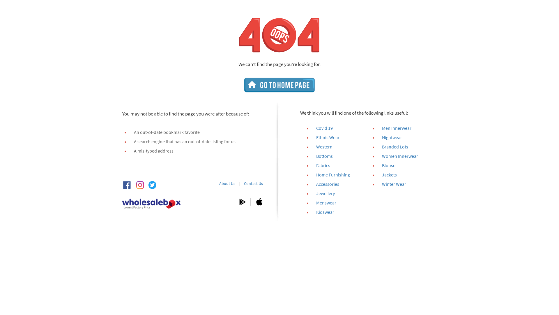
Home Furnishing (333, 175)
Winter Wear (394, 184)
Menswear (326, 203)
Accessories (327, 184)
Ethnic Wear (327, 137)
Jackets (389, 175)
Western (324, 147)
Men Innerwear (396, 128)
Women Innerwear (400, 156)
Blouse (388, 165)
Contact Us (253, 183)
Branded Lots (395, 147)
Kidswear (325, 212)
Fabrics (323, 165)
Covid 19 (324, 128)
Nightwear (392, 137)
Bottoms (324, 156)
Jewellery (325, 193)
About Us (227, 183)
